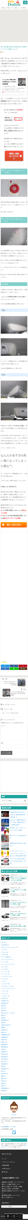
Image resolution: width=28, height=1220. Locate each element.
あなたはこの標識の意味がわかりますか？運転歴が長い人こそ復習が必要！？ (18, 822)
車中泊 (4, 1061)
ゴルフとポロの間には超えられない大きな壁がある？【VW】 (18, 861)
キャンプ (4, 962)
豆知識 (4, 1052)
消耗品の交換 (6, 1025)
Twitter (5, 1172)
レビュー (4, 993)
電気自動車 (5, 1088)
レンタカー (5, 996)
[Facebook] (14, 666)
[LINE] (14, 668)
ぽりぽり (14, 1114)
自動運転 (4, 1037)
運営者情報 (5, 1165)
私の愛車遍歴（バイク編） (8, 1126)
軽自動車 (5, 1069)
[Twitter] (5, 666)
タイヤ (4, 967)
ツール (4, 969)
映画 (3, 1022)
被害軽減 (4, 1044)
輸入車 (4, 1073)
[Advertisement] (14, 25)
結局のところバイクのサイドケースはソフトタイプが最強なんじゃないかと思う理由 (18, 878)
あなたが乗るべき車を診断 (10, 1188)
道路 (3, 1083)
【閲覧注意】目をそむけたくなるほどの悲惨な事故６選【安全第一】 (18, 815)
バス (3, 981)
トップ (4, 1159)
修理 (3, 1005)
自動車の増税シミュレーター (11, 1195)
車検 (3, 1066)
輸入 (3, 1071)
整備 (3, 1018)
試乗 (3, 1049)
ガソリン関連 (6, 957)
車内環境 (4, 1064)
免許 (3, 1008)
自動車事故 (5, 1034)
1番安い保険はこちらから (14, 156)
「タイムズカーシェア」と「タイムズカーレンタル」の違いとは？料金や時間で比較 (18, 853)
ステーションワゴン (7, 964)
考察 (3, 1032)
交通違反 (4, 1003)
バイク (4, 979)
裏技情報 (4, 1047)
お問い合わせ (6, 1168)
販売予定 (4, 1054)
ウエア (4, 949)
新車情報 (5, 1020)
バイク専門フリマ (8, 1197)
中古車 (4, 998)
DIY (3, 52)
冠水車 (4, 1010)
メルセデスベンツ (7, 986)
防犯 (3, 1086)
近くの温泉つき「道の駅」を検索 (12, 1186)
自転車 (4, 1039)
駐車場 (4, 1090)
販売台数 (4, 1056)
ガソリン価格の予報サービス (11, 1184)
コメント (3, 726)
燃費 (3, 1027)
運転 (3, 1078)
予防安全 (5, 1001)
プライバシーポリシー (8, 1162)
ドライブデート (6, 976)
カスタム (4, 952)
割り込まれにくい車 (7, 1013)
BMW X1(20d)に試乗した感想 (18, 926)
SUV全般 (5, 945)
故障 (3, 1015)
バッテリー (5, 983)
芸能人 (4, 1042)
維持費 (4, 1030)
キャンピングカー (7, 959)
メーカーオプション (7, 988)
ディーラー (5, 974)
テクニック (5, 971)
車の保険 (4, 1059)
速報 (3, 1076)
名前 (2, 743)
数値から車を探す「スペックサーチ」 (14, 1182)
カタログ (4, 954)
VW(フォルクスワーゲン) (9, 947)
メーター (4, 991)
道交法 (4, 1081)
